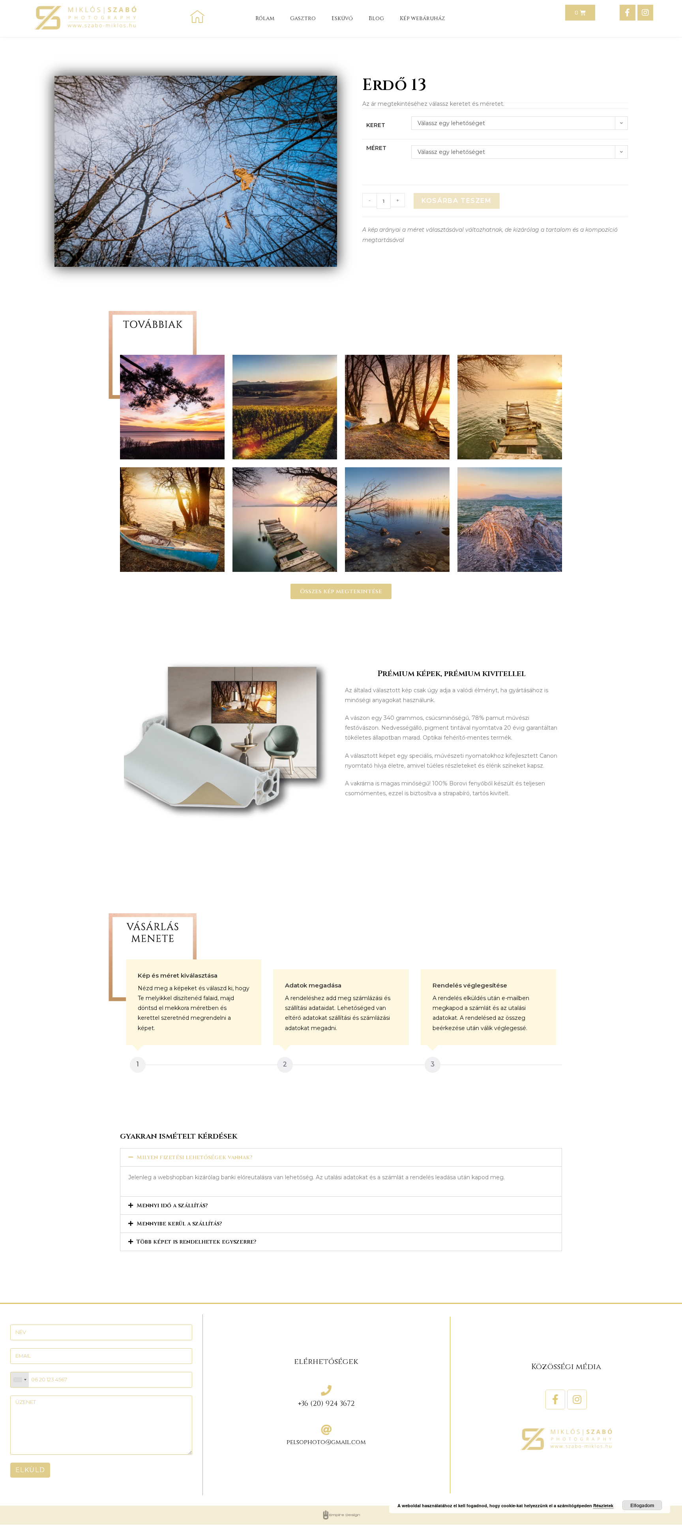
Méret (376, 148)
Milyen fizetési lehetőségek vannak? (194, 1157)
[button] (341, 591)
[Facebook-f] (627, 13)
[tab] (341, 1157)
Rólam (264, 18)
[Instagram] (645, 13)
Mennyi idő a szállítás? (172, 1205)
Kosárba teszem (456, 200)
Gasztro (303, 18)
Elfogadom (642, 1505)
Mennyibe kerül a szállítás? (179, 1223)
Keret (375, 125)
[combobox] (20, 1379)
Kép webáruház (422, 18)
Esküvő (342, 18)
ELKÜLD (30, 1470)
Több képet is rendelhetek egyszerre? (196, 1242)
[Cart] (580, 13)
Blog (376, 18)
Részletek (603, 1505)
